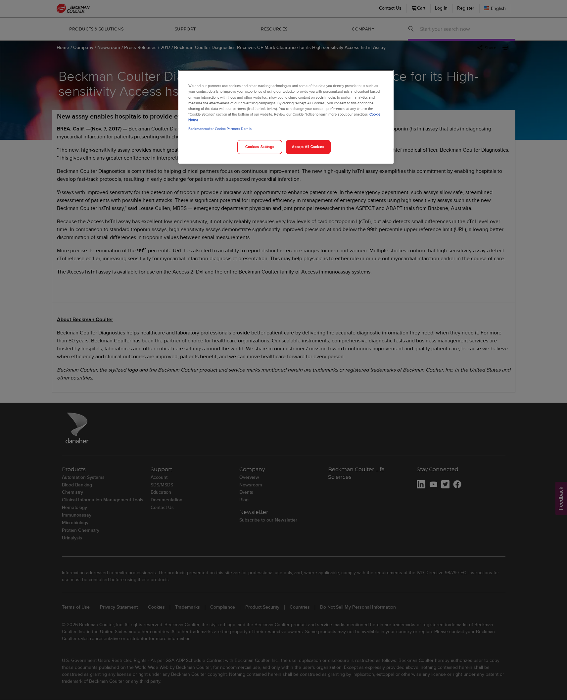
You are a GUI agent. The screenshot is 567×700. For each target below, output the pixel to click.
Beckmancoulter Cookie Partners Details (220, 128)
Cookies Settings (259, 146)
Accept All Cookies (308, 146)
